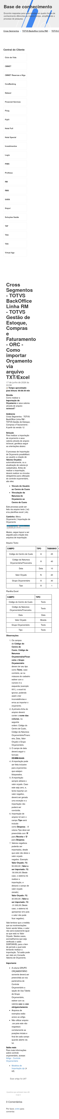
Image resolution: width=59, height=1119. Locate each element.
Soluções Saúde (12, 217)
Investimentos (11, 146)
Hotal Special (10, 137)
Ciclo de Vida (10, 57)
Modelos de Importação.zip (18, 1067)
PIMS (7, 163)
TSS (7, 243)
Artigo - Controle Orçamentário (13, 1059)
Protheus (9, 172)
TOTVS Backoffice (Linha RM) (35, 31)
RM (6, 181)
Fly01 (7, 119)
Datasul (8, 93)
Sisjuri (8, 208)
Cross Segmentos (11, 31)
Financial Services (13, 101)
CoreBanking (10, 84)
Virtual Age (9, 252)
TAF (6, 226)
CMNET (8, 66)
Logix (7, 155)
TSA (7, 235)
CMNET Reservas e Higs (15, 75)
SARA (7, 199)
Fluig (7, 110)
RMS (7, 190)
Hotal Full (9, 128)
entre (17, 1108)
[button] (18, 1083)
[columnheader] (21, 548)
